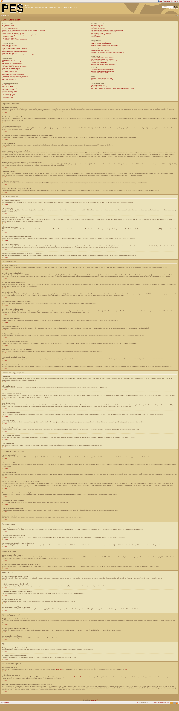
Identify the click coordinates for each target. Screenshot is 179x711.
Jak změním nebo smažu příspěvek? (11, 61)
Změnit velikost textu (176, 15)
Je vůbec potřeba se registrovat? (10, 27)
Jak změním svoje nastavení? (9, 45)
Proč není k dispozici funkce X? (99, 86)
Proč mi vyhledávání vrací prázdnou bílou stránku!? (104, 61)
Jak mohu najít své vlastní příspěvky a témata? (103, 64)
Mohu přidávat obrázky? (8, 89)
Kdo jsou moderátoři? (96, 27)
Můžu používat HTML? (8, 86)
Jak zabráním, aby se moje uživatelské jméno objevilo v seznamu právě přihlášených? (24, 30)
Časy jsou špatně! (6, 46)
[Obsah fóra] (13, 8)
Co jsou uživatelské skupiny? (98, 28)
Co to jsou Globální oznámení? (10, 91)
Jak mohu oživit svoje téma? (9, 79)
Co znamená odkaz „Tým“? (98, 36)
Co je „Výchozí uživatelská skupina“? (100, 35)
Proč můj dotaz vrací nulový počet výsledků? (102, 59)
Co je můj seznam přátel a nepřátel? (100, 50)
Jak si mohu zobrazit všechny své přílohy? (102, 79)
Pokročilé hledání (173, 8)
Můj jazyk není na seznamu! (9, 50)
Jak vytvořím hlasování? (8, 65)
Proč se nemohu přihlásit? (8, 25)
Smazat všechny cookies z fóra (161, 702)
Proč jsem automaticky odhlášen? (10, 28)
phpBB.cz (93, 700)
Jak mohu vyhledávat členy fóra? (99, 62)
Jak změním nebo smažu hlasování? (11, 68)
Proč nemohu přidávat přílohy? (10, 71)
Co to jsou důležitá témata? (9, 94)
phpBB (84, 697)
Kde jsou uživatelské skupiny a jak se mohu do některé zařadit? (107, 30)
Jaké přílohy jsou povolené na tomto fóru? (101, 78)
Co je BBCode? (6, 84)
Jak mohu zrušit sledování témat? (99, 72)
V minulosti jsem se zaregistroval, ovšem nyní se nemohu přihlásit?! (19, 35)
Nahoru (6, 112)
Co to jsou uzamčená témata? (9, 96)
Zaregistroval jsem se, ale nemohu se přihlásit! (13, 33)
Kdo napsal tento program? (98, 85)
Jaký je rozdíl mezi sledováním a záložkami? (102, 69)
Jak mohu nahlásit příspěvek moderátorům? (13, 74)
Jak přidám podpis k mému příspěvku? (12, 63)
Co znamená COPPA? (7, 36)
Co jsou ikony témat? (7, 97)
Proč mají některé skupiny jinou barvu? (101, 33)
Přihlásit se (175, 1)
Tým (137, 702)
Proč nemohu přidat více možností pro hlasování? (14, 66)
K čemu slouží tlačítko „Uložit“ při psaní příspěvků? (15, 76)
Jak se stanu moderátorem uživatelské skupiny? (103, 31)
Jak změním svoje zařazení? (9, 53)
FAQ (161, 1)
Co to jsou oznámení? (7, 92)
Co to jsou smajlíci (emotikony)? (10, 88)
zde (126, 669)
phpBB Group (59, 669)
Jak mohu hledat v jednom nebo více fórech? (102, 57)
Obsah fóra (6, 15)
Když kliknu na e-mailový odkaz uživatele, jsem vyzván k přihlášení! (19, 54)
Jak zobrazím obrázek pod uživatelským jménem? (14, 51)
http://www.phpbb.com (80, 677)
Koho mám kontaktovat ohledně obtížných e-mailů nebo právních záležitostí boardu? (112, 88)
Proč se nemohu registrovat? (9, 38)
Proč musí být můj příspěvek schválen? (12, 77)
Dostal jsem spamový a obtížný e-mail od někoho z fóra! (105, 45)
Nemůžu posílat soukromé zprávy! (100, 42)
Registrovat (167, 1)
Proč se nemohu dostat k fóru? (10, 69)
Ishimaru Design (94, 699)
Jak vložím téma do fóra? (8, 60)
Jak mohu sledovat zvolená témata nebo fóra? (102, 71)
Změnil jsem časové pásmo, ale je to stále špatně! (14, 48)
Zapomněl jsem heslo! (7, 31)
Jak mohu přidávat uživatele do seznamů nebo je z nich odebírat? (107, 52)
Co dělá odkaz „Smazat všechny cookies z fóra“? (14, 39)
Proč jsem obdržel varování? (9, 73)
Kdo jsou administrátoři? (97, 25)
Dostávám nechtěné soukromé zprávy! (101, 43)
